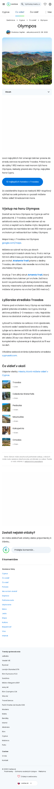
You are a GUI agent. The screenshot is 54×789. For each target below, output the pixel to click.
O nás (4, 756)
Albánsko (6, 727)
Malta (4, 714)
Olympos (44, 20)
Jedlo (4, 613)
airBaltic (5, 656)
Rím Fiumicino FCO (9, 674)
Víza (4, 631)
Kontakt (5, 760)
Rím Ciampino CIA (9, 692)
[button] (4, 4)
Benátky (5, 718)
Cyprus (5, 12)
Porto (4, 745)
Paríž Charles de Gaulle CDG (13, 705)
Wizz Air (5, 696)
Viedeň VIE (6, 660)
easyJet (5, 687)
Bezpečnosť (6, 627)
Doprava (5, 596)
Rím (3, 731)
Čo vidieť (19, 12)
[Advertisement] (27, 125)
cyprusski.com (9, 355)
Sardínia (5, 678)
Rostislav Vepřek (18, 32)
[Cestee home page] (12, 4)
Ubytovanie (6, 605)
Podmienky (8, 771)
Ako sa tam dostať (9, 591)
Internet (5, 636)
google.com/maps (11, 242)
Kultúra (5, 622)
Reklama (42, 771)
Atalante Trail (21, 260)
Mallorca (5, 740)
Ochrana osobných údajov (26, 771)
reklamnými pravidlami (34, 461)
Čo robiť (34, 12)
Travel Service (7, 700)
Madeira (5, 709)
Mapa (4, 618)
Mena (4, 609)
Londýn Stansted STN (10, 669)
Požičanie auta (8, 600)
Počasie (5, 587)
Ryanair (5, 665)
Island (4, 723)
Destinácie (11, 20)
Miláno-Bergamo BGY (11, 683)
